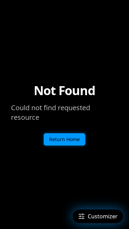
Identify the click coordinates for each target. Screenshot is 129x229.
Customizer (103, 216)
